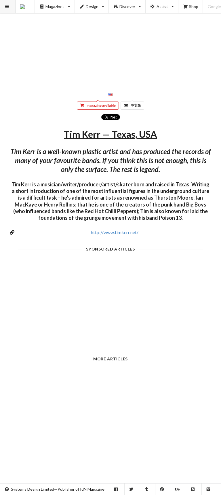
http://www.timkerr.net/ (114, 232)
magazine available (101, 105)
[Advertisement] (111, 40)
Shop (193, 6)
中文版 (136, 105)
